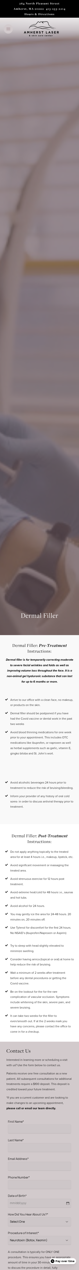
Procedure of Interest (23, 1233)
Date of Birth (17, 1196)
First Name (16, 1122)
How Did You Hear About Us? (28, 1214)
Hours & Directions (39, 14)
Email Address (18, 1159)
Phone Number (19, 1177)
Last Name (16, 1140)
